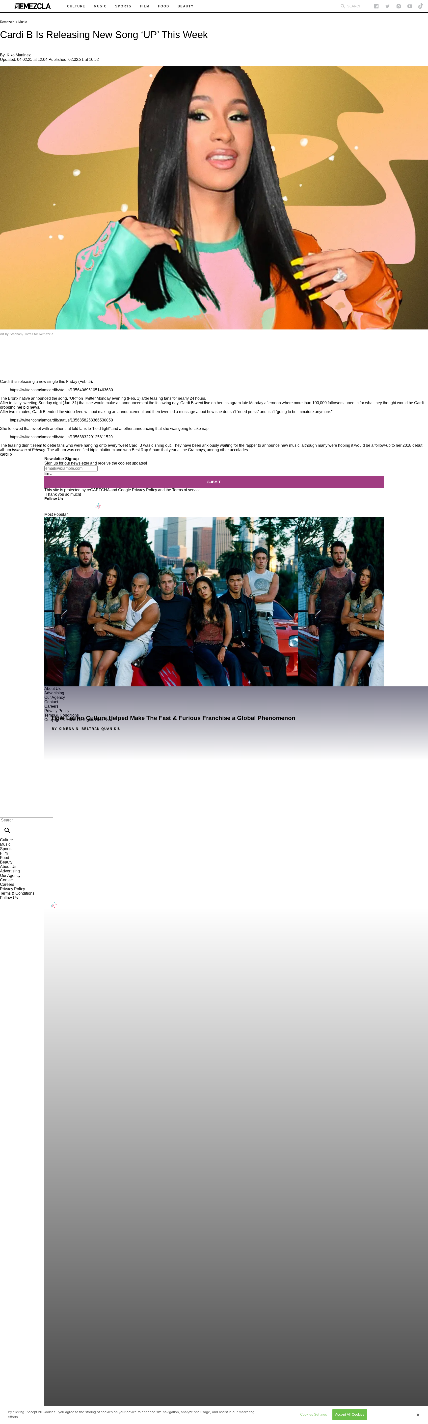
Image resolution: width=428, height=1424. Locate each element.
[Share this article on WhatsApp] (6, 348)
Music (22, 22)
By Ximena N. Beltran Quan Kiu (86, 728)
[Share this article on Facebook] (18, 348)
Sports (5, 849)
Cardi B (6, 381)
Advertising (10, 871)
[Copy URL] (11, 362)
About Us (8, 866)
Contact (7, 880)
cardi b (6, 454)
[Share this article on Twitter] (30, 348)
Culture (6, 840)
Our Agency (10, 875)
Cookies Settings (313, 1415)
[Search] (342, 6)
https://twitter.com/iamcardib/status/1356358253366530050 (61, 420)
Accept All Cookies (350, 1415)
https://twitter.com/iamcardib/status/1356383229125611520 (61, 437)
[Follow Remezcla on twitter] (387, 6)
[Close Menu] (5, 811)
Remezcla (7, 22)
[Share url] (5, 373)
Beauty (6, 862)
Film (4, 853)
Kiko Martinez (19, 55)
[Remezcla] (32, 6)
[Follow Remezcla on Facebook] (376, 6)
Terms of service (186, 490)
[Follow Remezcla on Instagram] (398, 6)
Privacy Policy (144, 490)
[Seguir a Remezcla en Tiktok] (421, 6)
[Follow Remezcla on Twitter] (62, 503)
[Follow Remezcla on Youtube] (87, 503)
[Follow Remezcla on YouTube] (409, 6)
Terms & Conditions (17, 893)
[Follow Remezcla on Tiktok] (98, 503)
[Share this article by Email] (42, 348)
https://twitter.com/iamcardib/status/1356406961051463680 (61, 390)
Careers (7, 884)
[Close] (418, 1415)
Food (4, 858)
